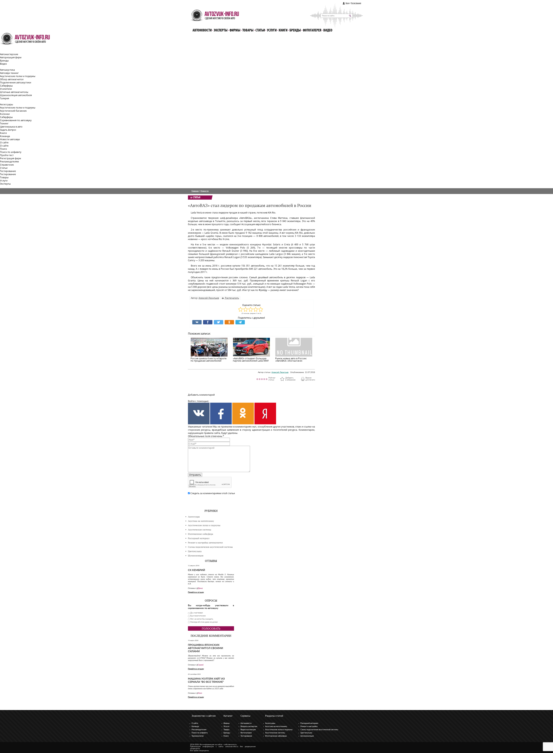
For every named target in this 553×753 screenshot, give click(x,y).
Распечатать (231, 298)
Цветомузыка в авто (11, 126)
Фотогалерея (312, 30)
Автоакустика (7, 69)
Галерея (4, 98)
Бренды (295, 30)
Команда (5, 136)
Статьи (260, 30)
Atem (200, 693)
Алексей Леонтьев (209, 298)
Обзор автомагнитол (11, 79)
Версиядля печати (310, 379)
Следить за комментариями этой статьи (212, 493)
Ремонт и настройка (308, 726)
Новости (204, 191)
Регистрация (356, 3)
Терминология (197, 736)
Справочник (7, 164)
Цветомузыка (195, 551)
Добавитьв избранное (290, 379)
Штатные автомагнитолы (14, 92)
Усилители (6, 88)
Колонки (5, 114)
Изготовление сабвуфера (200, 534)
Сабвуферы (6, 85)
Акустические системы (275, 733)
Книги (283, 30)
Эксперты (221, 30)
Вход (348, 3)
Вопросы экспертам (248, 726)
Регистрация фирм (10, 158)
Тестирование (8, 171)
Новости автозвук (10, 139)
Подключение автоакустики (15, 82)
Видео (327, 30)
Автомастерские (9, 54)
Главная (195, 191)
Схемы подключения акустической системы (319, 730)
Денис (200, 588)
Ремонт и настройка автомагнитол (205, 543)
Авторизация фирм (10, 57)
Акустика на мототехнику (201, 521)
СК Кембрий (196, 570)
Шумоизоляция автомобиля (16, 95)
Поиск (3, 148)
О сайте (4, 142)
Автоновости (202, 30)
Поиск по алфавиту (10, 152)
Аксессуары (6, 104)
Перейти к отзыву (196, 592)
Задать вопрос (8, 129)
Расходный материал (309, 723)
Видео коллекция (248, 730)
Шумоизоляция (195, 556)
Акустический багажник (13, 110)
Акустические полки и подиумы (17, 76)
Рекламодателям (9, 161)
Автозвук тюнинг (9, 73)
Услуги (272, 30)
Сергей (200, 665)
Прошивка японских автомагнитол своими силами (205, 648)
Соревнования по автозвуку (16, 120)
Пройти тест (7, 155)
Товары (247, 30)
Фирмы (235, 30)
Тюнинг (4, 123)
